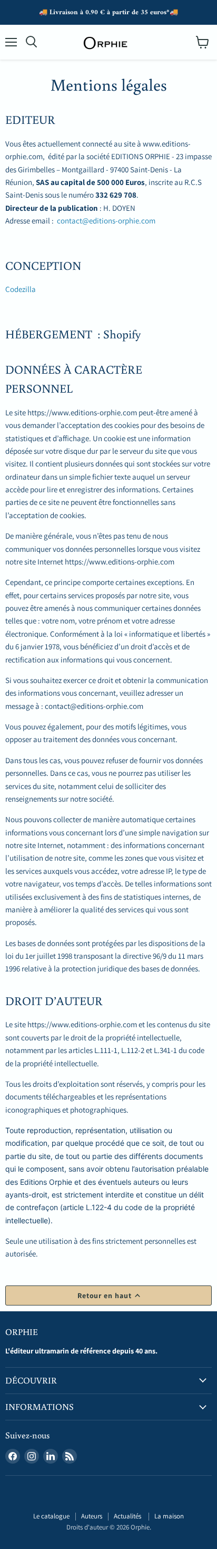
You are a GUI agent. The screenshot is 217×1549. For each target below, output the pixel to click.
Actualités (128, 1516)
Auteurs (91, 1516)
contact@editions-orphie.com (106, 221)
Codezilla (20, 289)
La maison (169, 1516)
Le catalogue (51, 1516)
